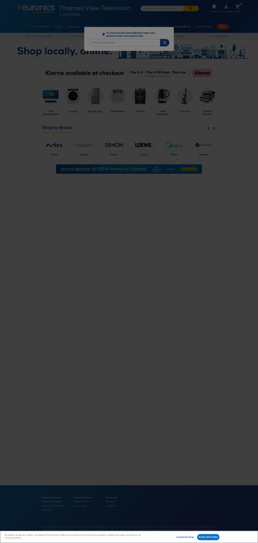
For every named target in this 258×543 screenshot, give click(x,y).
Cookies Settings (185, 537)
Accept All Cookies (208, 537)
